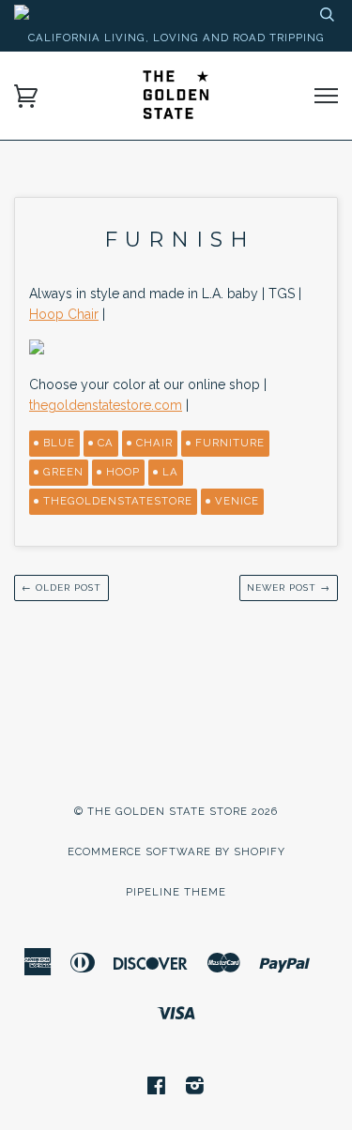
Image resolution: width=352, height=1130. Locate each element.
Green (63, 471)
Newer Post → (288, 587)
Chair (154, 442)
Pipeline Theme (176, 891)
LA (170, 471)
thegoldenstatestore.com (105, 405)
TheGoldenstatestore (117, 500)
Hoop (123, 471)
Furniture (230, 442)
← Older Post (61, 587)
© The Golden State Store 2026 (176, 811)
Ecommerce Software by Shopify (176, 851)
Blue (59, 442)
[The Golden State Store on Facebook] (156, 1088)
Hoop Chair (64, 314)
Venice (237, 500)
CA (106, 442)
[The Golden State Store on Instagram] (195, 1088)
